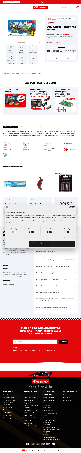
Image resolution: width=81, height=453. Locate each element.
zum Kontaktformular (11, 284)
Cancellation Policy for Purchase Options (30, 411)
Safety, (49, 423)
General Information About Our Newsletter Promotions (52, 307)
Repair (49, 397)
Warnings (42, 127)
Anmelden (63, 342)
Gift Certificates (28, 423)
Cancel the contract (29, 426)
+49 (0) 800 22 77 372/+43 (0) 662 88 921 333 (16, 272)
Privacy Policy (27, 415)
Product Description (10, 127)
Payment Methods (29, 400)
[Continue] (39, 42)
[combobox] (30, 450)
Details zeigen (68, 238)
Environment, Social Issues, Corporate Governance (9, 402)
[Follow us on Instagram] (34, 386)
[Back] (4, 42)
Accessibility (7, 418)
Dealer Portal (27, 420)
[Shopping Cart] (77, 7)
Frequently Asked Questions (48, 404)
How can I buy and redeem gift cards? (47, 273)
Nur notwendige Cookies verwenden (40, 244)
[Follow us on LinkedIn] (50, 386)
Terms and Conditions (30, 418)
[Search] (7, 7)
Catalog (45, 434)
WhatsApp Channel (29, 397)
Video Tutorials (48, 410)
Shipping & (29, 403)
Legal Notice (7, 415)
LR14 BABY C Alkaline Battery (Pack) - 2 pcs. (64, 203)
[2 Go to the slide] (23, 42)
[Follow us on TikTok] (46, 386)
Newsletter (26, 395)
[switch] (31, 232)
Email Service (67, 397)
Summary (23, 127)
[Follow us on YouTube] (42, 386)
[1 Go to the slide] (20, 42)
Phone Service (68, 400)
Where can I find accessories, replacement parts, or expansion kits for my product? (55, 259)
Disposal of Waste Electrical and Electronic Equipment (51, 430)
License (33, 127)
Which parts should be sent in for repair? (48, 292)
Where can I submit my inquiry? (45, 251)
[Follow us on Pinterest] (38, 386)
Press (8, 412)
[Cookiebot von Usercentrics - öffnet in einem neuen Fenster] (68, 207)
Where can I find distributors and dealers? (53, 266)
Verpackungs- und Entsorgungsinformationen (51, 438)
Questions (70, 395)
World (7, 407)
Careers (5, 410)
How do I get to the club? (52, 279)
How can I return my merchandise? (46, 286)
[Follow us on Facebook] (30, 386)
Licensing (9, 397)
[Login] (73, 7)
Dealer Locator (48, 418)
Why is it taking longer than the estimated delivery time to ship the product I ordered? (54, 300)
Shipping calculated (69, 36)
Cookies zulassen (63, 244)
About (7, 395)
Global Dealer (50, 414)
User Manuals (47, 408)
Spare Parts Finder (49, 400)
